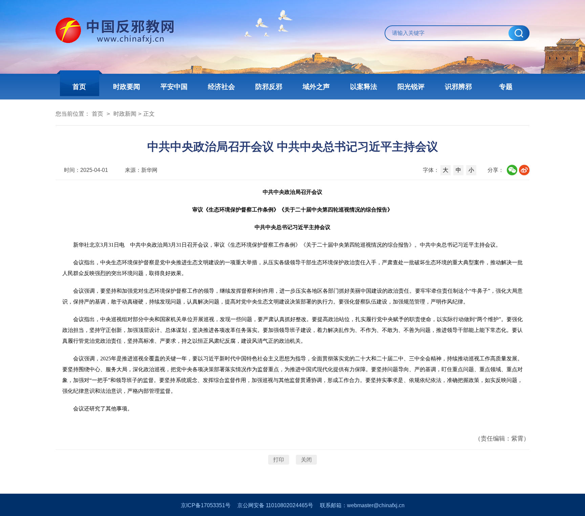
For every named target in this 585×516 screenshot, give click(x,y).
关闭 (306, 460)
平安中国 (174, 86)
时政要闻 (126, 86)
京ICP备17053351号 (206, 505)
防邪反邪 (268, 86)
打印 (278, 460)
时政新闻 (124, 114)
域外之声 (316, 86)
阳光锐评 (411, 86)
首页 (79, 86)
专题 (506, 86)
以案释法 (363, 86)
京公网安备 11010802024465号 (275, 505)
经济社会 (221, 86)
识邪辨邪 (458, 86)
